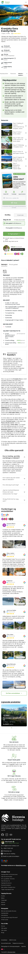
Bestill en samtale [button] (19, 249)
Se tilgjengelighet (13, 234)
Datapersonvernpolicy (18, 943)
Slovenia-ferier (11, 952)
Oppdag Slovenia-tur (6, 883)
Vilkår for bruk (12, 940)
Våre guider (4, 928)
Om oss (3, 926)
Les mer (5, 538)
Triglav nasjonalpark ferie (7, 889)
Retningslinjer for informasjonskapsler (10, 946)
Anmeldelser (4, 940)
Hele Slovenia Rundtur (6, 876)
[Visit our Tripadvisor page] (11, 834)
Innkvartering (4, 915)
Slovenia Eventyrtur (6, 885)
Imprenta (23, 946)
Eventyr (3, 896)
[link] (14, 848)
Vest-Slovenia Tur (5, 880)
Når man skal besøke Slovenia (8, 911)
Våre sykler (4, 930)
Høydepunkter (4, 913)
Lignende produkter (10, 702)
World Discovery (21, 865)
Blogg (2, 932)
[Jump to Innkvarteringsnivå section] (15, 58)
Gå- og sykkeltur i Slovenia (7, 878)
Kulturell (3, 904)
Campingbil (4, 900)
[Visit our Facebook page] (2, 834)
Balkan (2, 898)
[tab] (7, 215)
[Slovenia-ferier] (14, 818)
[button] (15, 33)
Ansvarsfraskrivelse (6, 943)
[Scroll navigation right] (27, 73)
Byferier (3, 902)
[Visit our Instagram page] (6, 834)
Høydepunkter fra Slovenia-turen (9, 874)
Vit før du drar (4, 919)
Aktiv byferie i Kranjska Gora (8, 887)
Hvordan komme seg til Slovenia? (9, 917)
